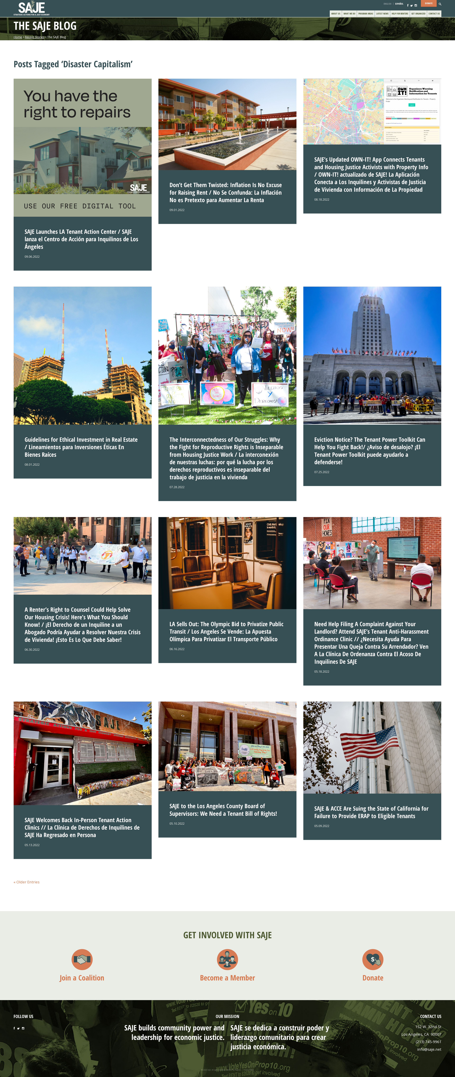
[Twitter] (411, 3)
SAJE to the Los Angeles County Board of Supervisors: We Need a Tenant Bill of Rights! (223, 809)
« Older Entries (26, 881)
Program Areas (365, 13)
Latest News (382, 13)
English (387, 4)
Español (399, 4)
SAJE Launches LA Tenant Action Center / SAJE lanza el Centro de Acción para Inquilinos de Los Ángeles (81, 239)
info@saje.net (429, 1049)
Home (18, 37)
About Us (335, 13)
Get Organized (418, 13)
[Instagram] (416, 3)
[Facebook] (407, 3)
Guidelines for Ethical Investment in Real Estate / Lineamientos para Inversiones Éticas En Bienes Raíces (81, 447)
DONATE (428, 3)
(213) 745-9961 (428, 1041)
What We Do (349, 13)
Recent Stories (34, 37)
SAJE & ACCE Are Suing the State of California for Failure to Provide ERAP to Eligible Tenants (371, 812)
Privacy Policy (248, 1070)
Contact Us (434, 13)
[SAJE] (66, 7)
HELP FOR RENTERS (400, 13)
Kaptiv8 (238, 1070)
